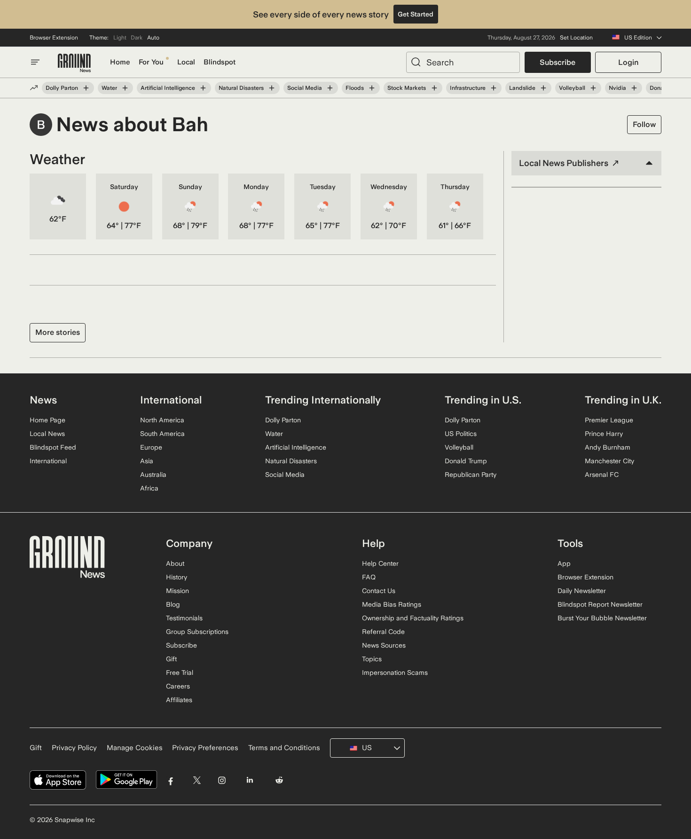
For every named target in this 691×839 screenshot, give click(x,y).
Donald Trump (466, 461)
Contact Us (378, 590)
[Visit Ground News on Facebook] (171, 780)
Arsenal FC (602, 474)
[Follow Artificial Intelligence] (203, 88)
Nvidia (617, 88)
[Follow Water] (125, 88)
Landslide (522, 88)
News (43, 400)
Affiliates (179, 700)
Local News (47, 433)
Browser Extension (54, 37)
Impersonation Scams (395, 672)
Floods (355, 88)
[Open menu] (35, 62)
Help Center (380, 563)
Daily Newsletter (582, 590)
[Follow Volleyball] (593, 88)
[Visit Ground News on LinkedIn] (249, 780)
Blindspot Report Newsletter (600, 604)
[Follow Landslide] (543, 88)
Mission (177, 590)
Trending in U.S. (483, 400)
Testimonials (184, 618)
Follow (644, 124)
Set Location (576, 37)
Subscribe (557, 62)
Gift (171, 659)
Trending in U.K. (623, 400)
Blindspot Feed (53, 447)
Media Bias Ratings (391, 604)
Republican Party (470, 474)
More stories (57, 332)
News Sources (384, 645)
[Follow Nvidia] (634, 88)
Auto (153, 37)
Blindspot (220, 62)
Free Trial (179, 672)
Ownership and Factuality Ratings (412, 618)
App (564, 563)
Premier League (609, 420)
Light (119, 37)
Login (628, 62)
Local (186, 62)
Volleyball (572, 88)
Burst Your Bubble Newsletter (602, 618)
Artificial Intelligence (168, 88)
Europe (151, 447)
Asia (146, 461)
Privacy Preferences (205, 748)
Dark (136, 37)
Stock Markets (406, 88)
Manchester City (609, 461)
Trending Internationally (323, 400)
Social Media (304, 88)
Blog (173, 604)
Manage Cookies (135, 748)
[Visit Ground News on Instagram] (222, 780)
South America (162, 433)
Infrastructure (468, 88)
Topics (372, 659)
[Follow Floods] (372, 88)
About (175, 563)
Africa (149, 488)
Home (120, 62)
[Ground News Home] (74, 63)
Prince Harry (604, 433)
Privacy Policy (74, 748)
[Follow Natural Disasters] (271, 88)
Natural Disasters (241, 88)
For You (151, 62)
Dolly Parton (62, 88)
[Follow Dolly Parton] (86, 88)
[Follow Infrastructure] (493, 88)
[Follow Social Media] (330, 88)
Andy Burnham (607, 447)
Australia (153, 474)
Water (109, 88)
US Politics (461, 433)
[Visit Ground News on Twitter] (197, 780)
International (48, 461)
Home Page (47, 420)
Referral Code (383, 631)
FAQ (369, 577)
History (176, 577)
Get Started (415, 14)
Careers (178, 686)
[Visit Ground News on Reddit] (279, 780)
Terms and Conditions (284, 748)
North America (162, 420)
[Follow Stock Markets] (434, 88)
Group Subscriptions (197, 631)
